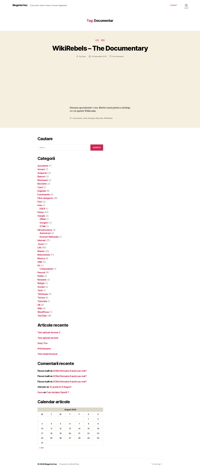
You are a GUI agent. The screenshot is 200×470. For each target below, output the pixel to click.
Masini (41, 251)
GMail (43, 219)
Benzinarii (43, 180)
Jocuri (41, 244)
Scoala (41, 287)
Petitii (41, 276)
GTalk (43, 226)
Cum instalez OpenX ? (57, 392)
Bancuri (41, 176)
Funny (41, 212)
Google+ (44, 222)
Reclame (42, 279)
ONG (40, 262)
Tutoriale (42, 301)
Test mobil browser (48, 354)
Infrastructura (45, 230)
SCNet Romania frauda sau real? (70, 371)
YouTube (42, 315)
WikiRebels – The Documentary (100, 48)
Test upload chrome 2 (49, 332)
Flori (40, 201)
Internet (42, 240)
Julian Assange (88, 118)
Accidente (43, 165)
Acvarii (41, 169)
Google (41, 216)
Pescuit (41, 272)
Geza (84, 56)
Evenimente (44, 194)
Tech (40, 290)
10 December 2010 (99, 56)
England (42, 191)
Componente (46, 269)
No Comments (117, 56)
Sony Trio (43, 343)
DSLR (42, 208)
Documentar (77, 118)
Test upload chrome (48, 338)
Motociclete (44, 254)
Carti (40, 187)
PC (39, 265)
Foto (40, 205)
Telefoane (43, 294)
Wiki (103, 40)
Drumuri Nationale (49, 237)
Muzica (41, 258)
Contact (173, 5)
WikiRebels (108, 118)
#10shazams (44, 348)
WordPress (43, 312)
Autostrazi (45, 233)
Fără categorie (45, 198)
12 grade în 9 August (60, 387)
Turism (41, 297)
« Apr (41, 448)
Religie (41, 283)
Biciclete (42, 183)
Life (97, 40)
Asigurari (42, 173)
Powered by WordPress (69, 464)
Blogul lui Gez (20, 5)
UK (39, 305)
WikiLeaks (99, 118)
